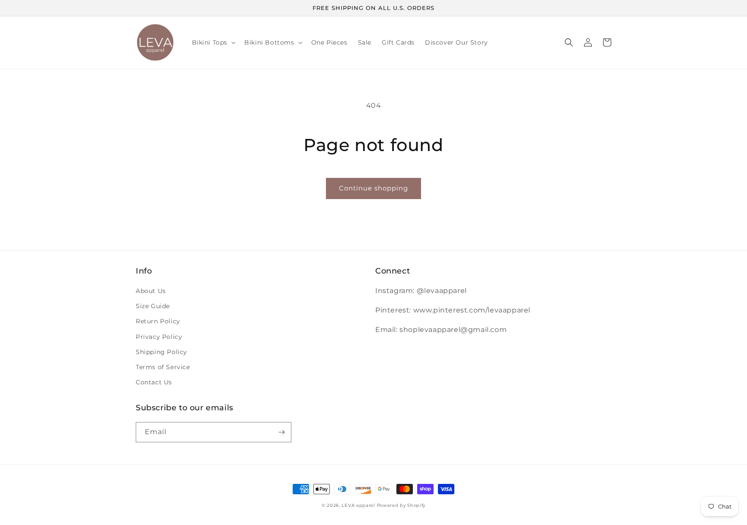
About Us (151, 291)
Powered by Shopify (401, 505)
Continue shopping (373, 188)
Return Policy (158, 321)
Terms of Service (163, 367)
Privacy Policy (159, 337)
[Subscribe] (281, 432)
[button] (213, 42)
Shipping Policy (161, 352)
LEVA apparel (358, 505)
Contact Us (154, 382)
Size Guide (153, 306)
